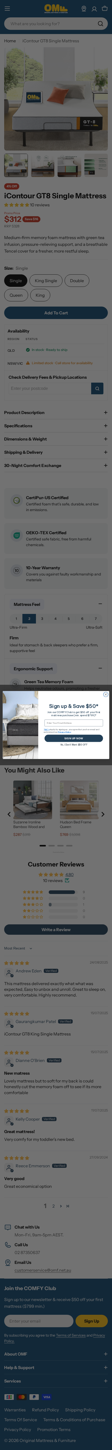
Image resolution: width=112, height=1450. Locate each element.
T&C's (46, 729)
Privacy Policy (64, 732)
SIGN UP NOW (73, 738)
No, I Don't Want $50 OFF (73, 744)
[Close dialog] (105, 694)
